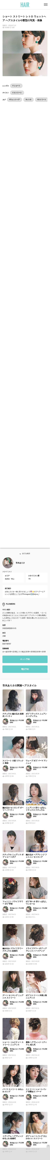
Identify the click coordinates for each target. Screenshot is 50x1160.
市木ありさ (20, 567)
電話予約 (25, 673)
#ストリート (41, 99)
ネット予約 (25, 663)
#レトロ (28, 99)
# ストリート (17, 93)
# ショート (16, 86)
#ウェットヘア (14, 99)
